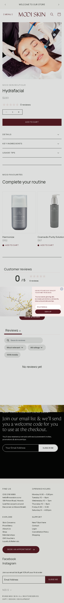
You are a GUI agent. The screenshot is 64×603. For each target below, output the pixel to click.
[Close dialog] (61, 289)
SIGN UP (48, 312)
